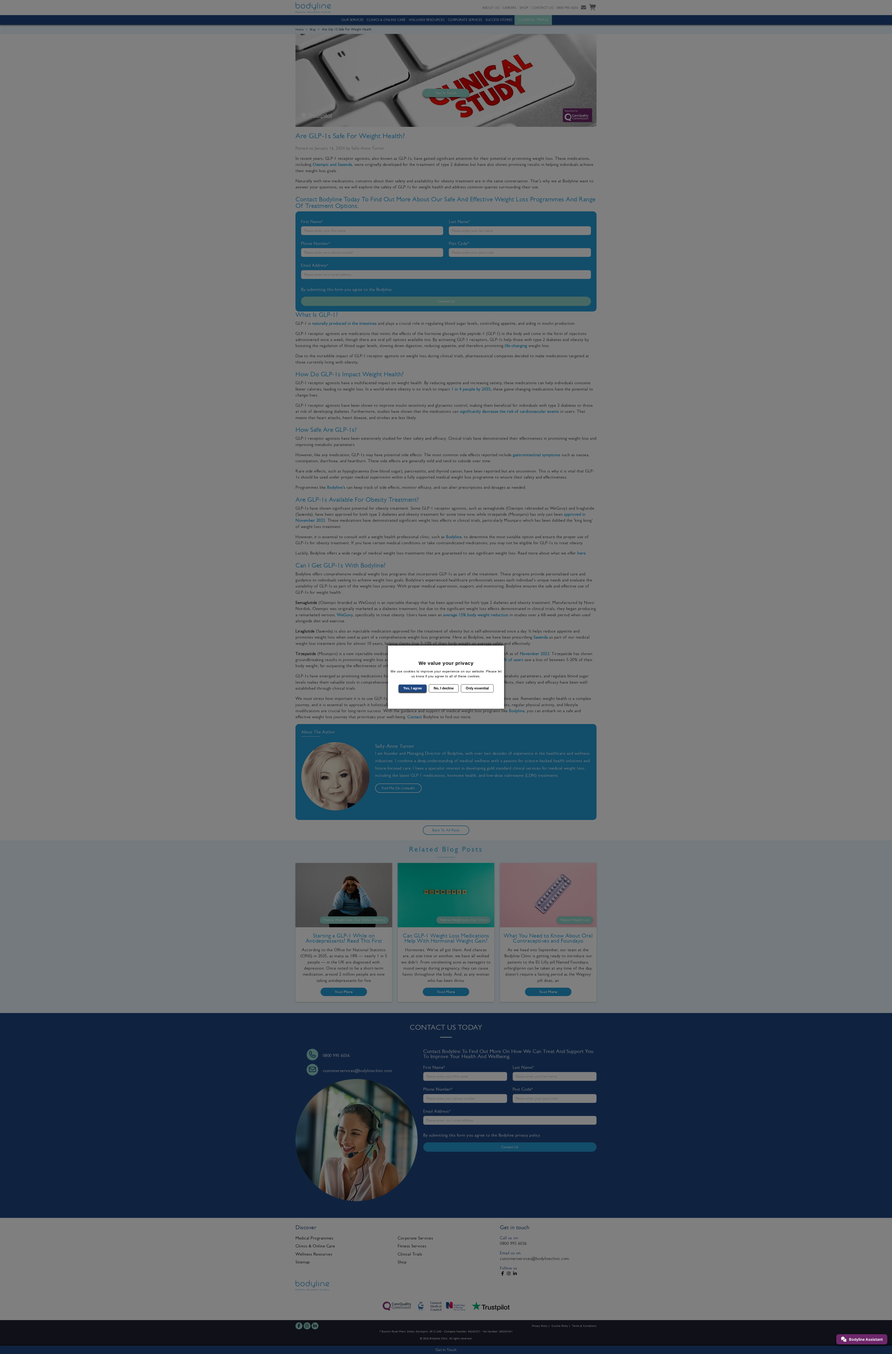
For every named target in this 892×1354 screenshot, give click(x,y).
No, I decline (444, 688)
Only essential (477, 688)
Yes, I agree (412, 688)
